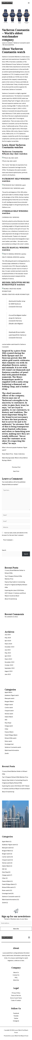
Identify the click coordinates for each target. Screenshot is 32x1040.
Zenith (7, 753)
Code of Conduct (16, 1000)
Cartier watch (9, 707)
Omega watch (9, 726)
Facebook (16, 1013)
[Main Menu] (29, 3)
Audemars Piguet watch (12, 695)
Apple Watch (8, 692)
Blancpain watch (9, 698)
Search (4, 550)
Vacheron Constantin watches (14, 146)
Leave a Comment (7, 43)
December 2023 (9, 647)
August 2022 (8, 671)
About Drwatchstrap (11, 599)
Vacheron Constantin (8, 56)
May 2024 (8, 637)
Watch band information (12, 750)
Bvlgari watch (9, 704)
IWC (6, 720)
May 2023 (8, 653)
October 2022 (9, 665)
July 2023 (7, 650)
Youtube (16, 1016)
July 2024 (7, 634)
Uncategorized (9, 744)
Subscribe (16, 928)
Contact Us (16, 975)
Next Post (16, 471)
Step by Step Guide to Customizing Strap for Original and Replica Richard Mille (16, 584)
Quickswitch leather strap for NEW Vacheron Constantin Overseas (17, 304)
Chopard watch (9, 710)
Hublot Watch (9, 717)
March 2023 (8, 659)
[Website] (16, 527)
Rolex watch (8, 741)
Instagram (16, 1021)
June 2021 (8, 674)
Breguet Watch (9, 701)
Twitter (16, 1018)
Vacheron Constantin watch (22, 43)
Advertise (16, 980)
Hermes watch (9, 713)
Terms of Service (16, 995)
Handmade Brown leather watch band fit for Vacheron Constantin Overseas (17, 335)
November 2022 (9, 662)
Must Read (8, 723)
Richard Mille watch (10, 738)
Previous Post (16, 467)
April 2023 (8, 656)
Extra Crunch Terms (16, 998)
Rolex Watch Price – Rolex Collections (13, 454)
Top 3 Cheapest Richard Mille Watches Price (15, 777)
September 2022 (9, 668)
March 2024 (8, 644)
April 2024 (8, 640)
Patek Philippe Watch (11, 735)
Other (6, 729)
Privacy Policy (16, 993)
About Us (16, 972)
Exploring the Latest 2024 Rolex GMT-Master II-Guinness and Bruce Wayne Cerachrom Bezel (15, 593)
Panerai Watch (9, 732)
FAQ (16, 977)
